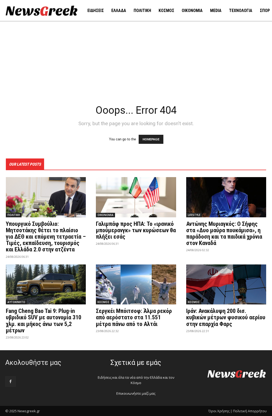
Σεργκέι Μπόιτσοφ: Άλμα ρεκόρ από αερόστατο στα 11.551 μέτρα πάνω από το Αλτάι (134, 317)
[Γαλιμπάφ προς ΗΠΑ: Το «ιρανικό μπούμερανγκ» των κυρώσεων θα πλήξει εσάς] (136, 197)
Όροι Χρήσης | (220, 411)
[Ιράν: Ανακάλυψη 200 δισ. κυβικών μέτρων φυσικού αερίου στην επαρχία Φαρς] (226, 284)
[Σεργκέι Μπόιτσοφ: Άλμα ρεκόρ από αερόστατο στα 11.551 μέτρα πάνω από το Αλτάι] (136, 284)
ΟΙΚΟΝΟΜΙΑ (105, 215)
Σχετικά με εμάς (135, 362)
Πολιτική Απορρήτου (250, 411)
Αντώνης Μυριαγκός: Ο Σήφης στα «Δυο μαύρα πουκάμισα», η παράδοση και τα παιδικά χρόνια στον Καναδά (224, 234)
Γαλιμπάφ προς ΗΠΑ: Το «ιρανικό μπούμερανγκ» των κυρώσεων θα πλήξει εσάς (136, 230)
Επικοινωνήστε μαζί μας (135, 393)
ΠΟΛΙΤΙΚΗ (13, 215)
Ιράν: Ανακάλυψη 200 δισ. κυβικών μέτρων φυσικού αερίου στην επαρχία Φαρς (225, 317)
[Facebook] (10, 381)
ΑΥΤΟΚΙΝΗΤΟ (16, 302)
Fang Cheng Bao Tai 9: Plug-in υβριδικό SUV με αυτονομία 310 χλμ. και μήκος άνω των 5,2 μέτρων (43, 321)
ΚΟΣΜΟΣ (103, 302)
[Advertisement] (136, 61)
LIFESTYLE (194, 215)
